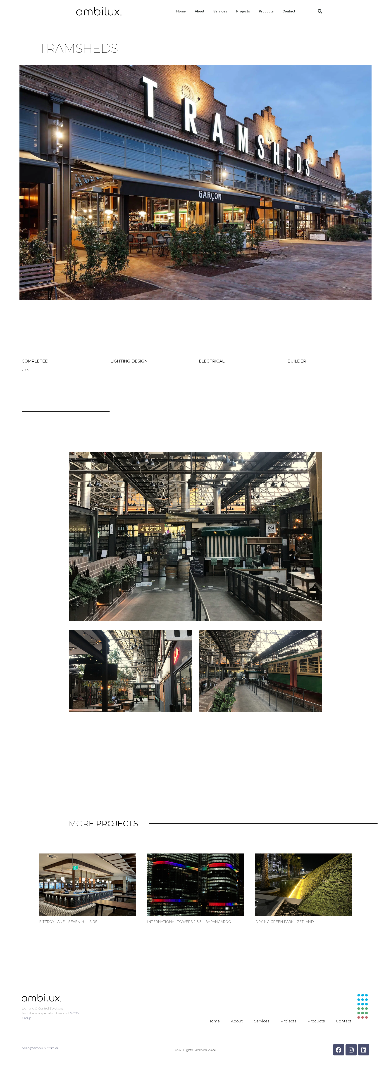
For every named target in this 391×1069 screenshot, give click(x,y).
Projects (243, 11)
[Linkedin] (363, 1049)
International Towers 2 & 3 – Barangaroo (189, 922)
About (199, 11)
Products (266, 11)
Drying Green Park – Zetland (284, 922)
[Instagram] (351, 1049)
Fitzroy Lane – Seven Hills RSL (69, 922)
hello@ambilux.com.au (40, 1048)
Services (220, 11)
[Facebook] (338, 1049)
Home (181, 11)
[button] (319, 11)
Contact (289, 11)
